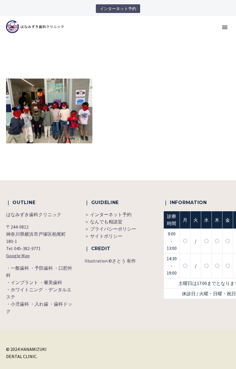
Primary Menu (225, 27)
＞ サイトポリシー (103, 236)
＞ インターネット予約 (108, 214)
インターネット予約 (118, 8)
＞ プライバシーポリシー (110, 229)
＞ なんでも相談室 (103, 222)
